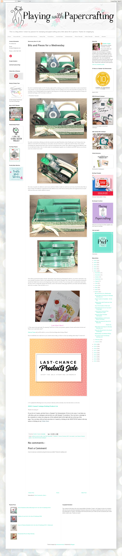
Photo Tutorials (78, 36)
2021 (95, 271)
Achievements (68, 36)
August (97, 281)
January (97, 341)
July (96, 283)
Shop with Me (16, 36)
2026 (95, 260)
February (97, 339)
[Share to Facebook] (57, 434)
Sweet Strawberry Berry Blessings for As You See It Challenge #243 (34, 507)
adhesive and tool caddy (37, 436)
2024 (95, 264)
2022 (95, 268)
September (98, 279)
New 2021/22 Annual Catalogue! (39, 437)
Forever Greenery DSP (63, 436)
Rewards (97, 36)
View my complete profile (98, 64)
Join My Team (59, 36)
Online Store (45, 421)
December (97, 272)
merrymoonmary (60, 544)
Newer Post (31, 492)
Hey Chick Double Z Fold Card (102, 305)
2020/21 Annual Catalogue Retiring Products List (43, 406)
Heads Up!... (103, 324)
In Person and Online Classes (30, 36)
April (96, 289)
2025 (95, 262)
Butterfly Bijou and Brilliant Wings (103, 333)
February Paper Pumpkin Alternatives (101, 315)
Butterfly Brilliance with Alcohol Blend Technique (102, 318)
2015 (95, 354)
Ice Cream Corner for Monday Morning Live (102, 336)
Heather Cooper (37, 434)
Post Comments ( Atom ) (40, 495)
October (97, 277)
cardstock (55, 436)
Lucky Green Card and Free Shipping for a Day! (101, 312)
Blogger (72, 544)
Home (9, 36)
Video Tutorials (88, 36)
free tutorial (72, 436)
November (97, 275)
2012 (95, 361)
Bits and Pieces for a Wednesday (103, 293)
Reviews (104, 36)
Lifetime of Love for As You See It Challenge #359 (30, 516)
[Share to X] (55, 434)
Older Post (83, 492)
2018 (95, 348)
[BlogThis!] (53, 434)
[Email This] (51, 434)
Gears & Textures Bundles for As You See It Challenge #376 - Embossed (35, 525)
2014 (95, 357)
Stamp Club (42, 36)
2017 (95, 350)
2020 (95, 344)
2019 (95, 346)
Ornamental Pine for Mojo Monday (26, 533)
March (96, 291)
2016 (95, 352)
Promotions (51, 36)
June (96, 285)
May (96, 287)
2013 (95, 359)
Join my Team (31, 332)
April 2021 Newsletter (48, 436)
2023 (95, 266)
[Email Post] (48, 434)
